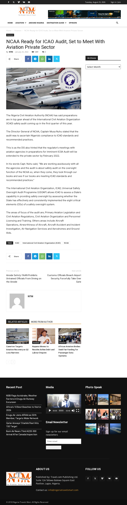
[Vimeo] (18, 2)
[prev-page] (8, 362)
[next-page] (13, 362)
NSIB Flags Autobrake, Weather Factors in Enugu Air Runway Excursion (21, 398)
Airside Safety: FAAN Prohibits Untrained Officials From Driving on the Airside (23, 278)
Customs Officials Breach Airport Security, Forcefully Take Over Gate (64, 278)
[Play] (49, 410)
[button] (117, 22)
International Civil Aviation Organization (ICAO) (42, 243)
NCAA (66, 243)
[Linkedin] (49, 59)
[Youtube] (29, 2)
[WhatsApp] (42, 59)
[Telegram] (35, 59)
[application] (63, 404)
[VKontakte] (24, 2)
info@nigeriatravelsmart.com (63, 490)
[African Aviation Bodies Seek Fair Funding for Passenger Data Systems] (69, 336)
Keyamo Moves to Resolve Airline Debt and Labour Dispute (43, 349)
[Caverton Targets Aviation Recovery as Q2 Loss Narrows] (17, 336)
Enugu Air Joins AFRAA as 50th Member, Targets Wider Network (22, 417)
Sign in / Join (116, 2)
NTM (11, 52)
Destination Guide (55, 23)
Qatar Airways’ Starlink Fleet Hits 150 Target (22, 425)
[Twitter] (13, 2)
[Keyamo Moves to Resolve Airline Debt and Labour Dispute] (43, 336)
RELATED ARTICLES (17, 322)
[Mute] (73, 410)
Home (10, 23)
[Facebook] (8, 2)
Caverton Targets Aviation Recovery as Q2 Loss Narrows (17, 349)
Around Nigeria (36, 23)
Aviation (19, 23)
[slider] (61, 410)
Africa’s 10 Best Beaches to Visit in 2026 (23, 408)
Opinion (73, 23)
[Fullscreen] (77, 410)
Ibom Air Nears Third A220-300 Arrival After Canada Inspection (21, 433)
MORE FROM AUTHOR (42, 322)
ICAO (17, 243)
